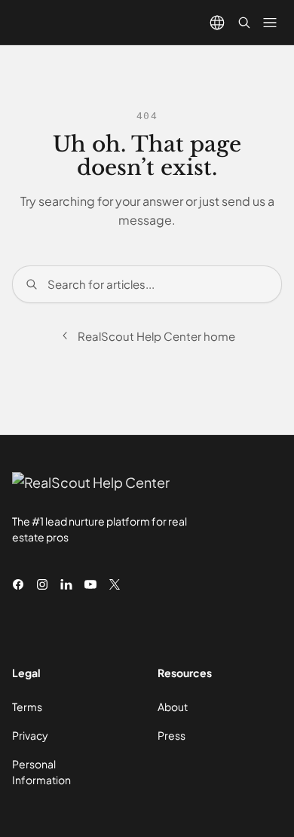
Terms (27, 706)
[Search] (244, 22)
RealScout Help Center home (156, 336)
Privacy (30, 735)
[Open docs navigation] (270, 22)
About (173, 706)
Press (171, 735)
